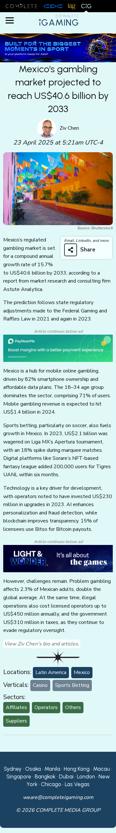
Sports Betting (72, 685)
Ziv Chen (69, 128)
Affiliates (16, 707)
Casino (40, 685)
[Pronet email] (58, 47)
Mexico (82, 672)
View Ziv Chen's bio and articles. (41, 643)
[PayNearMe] (58, 348)
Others (73, 707)
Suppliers (16, 720)
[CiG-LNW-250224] (58, 558)
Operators (46, 707)
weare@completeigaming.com (58, 797)
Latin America (50, 672)
